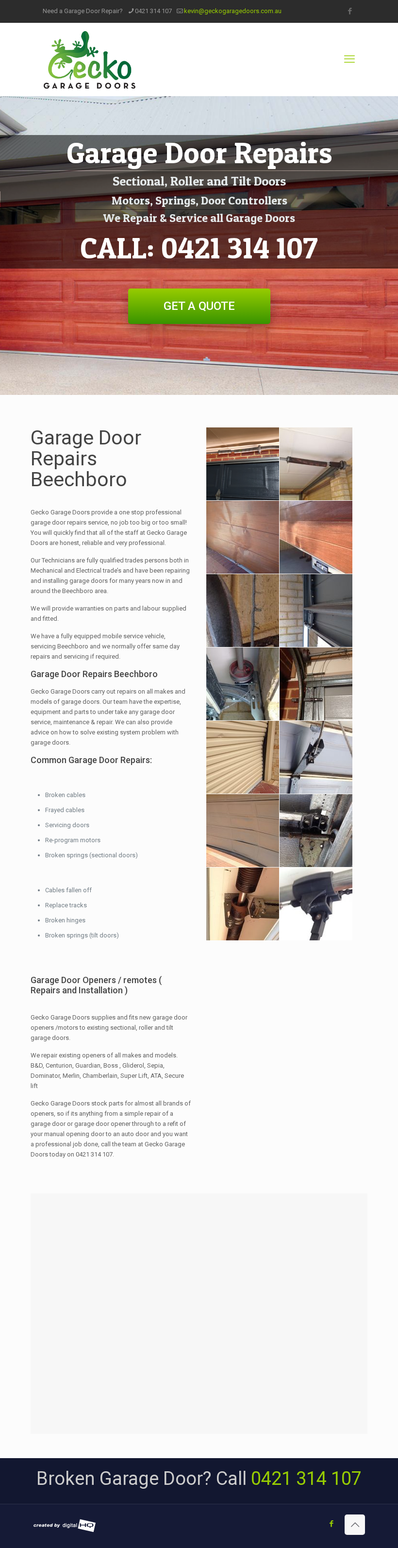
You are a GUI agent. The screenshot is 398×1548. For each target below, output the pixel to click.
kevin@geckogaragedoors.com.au (233, 11)
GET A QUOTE (199, 306)
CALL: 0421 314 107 (199, 248)
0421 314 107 (153, 11)
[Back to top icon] (355, 1524)
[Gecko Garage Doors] (89, 59)
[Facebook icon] (349, 11)
